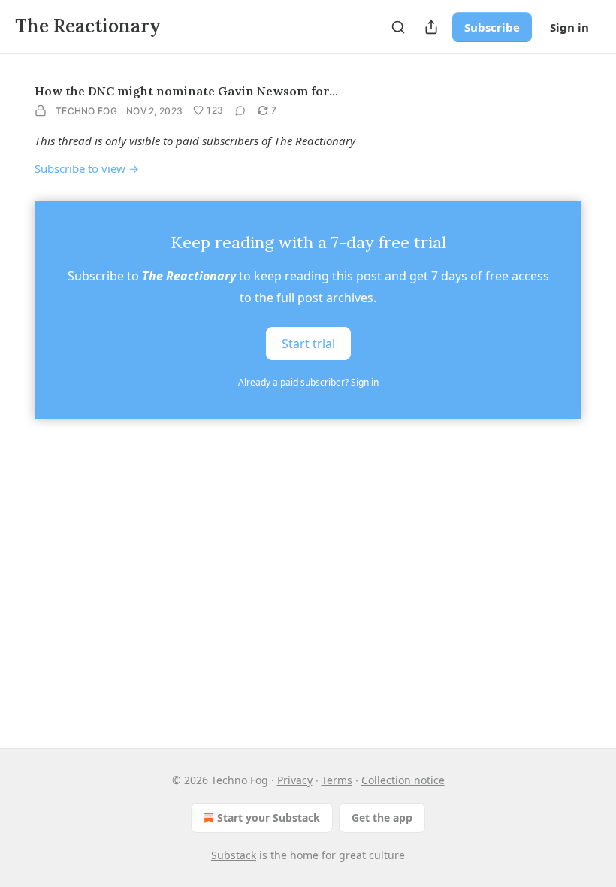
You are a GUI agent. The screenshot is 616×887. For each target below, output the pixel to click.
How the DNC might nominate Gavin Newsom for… (186, 90)
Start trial (308, 343)
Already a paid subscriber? (308, 382)
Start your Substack (268, 817)
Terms (337, 780)
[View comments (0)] (240, 110)
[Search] (398, 27)
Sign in (569, 27)
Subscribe (492, 27)
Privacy (295, 780)
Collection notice (403, 780)
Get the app (382, 817)
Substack (233, 855)
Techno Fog (86, 111)
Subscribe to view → (87, 168)
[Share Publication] (431, 27)
